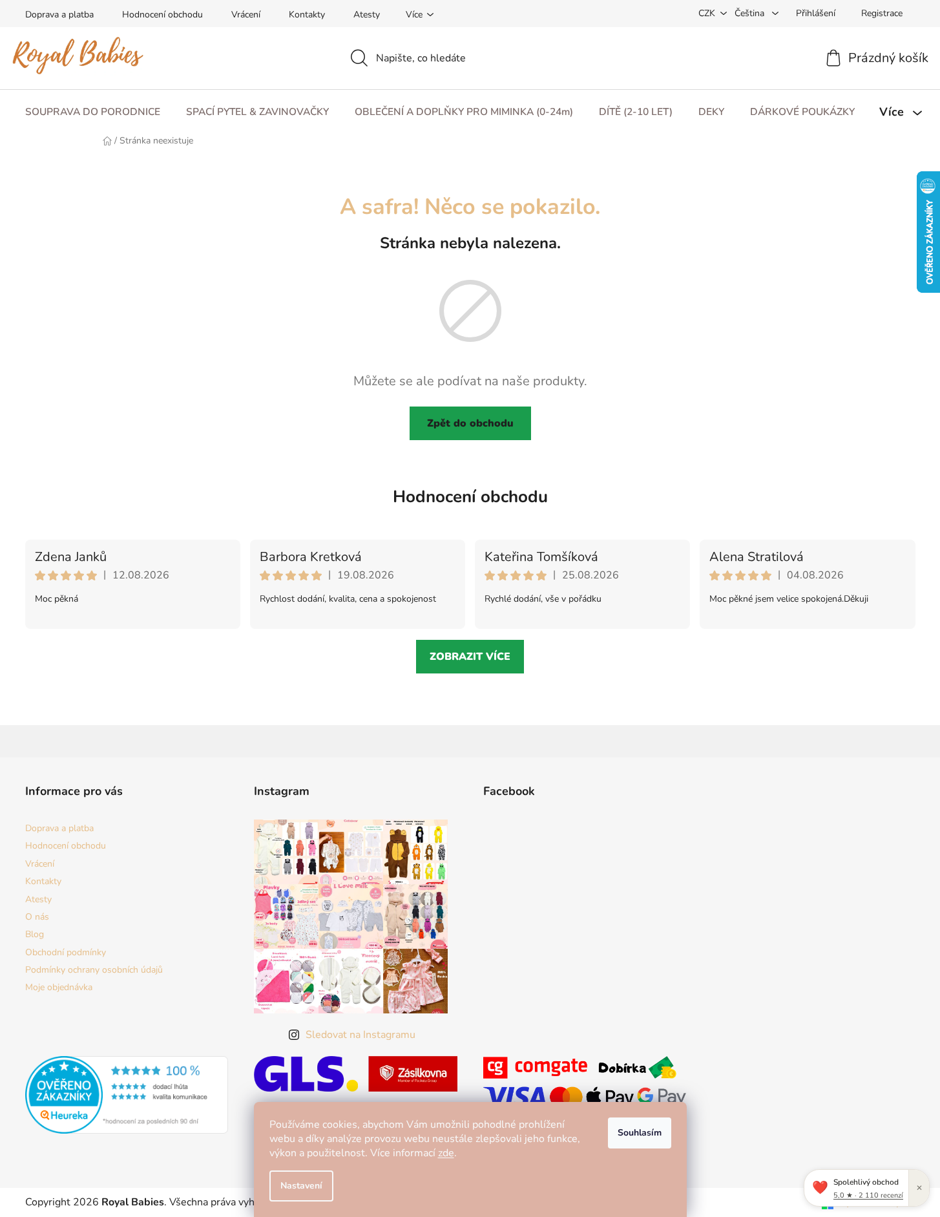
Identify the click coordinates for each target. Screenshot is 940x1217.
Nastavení (301, 1186)
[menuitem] (92, 112)
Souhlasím (640, 1133)
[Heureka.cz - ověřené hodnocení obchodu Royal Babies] (127, 1095)
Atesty (366, 14)
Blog (34, 934)
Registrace (882, 13)
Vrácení (245, 14)
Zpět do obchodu (470, 423)
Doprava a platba (59, 14)
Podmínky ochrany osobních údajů (94, 970)
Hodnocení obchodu (162, 14)
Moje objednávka (58, 987)
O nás (37, 917)
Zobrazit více (470, 657)
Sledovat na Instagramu (360, 1035)
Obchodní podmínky (65, 952)
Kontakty (307, 14)
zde (446, 1153)
